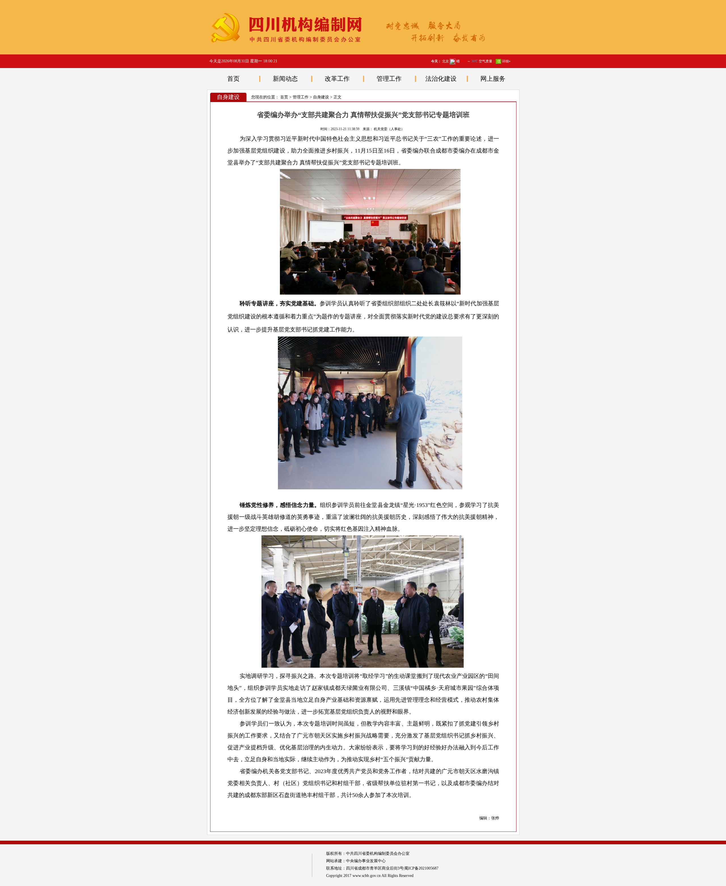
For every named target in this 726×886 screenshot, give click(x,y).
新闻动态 (285, 78)
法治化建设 (441, 78)
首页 (233, 78)
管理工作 (389, 78)
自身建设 (321, 97)
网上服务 (492, 78)
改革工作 (337, 78)
